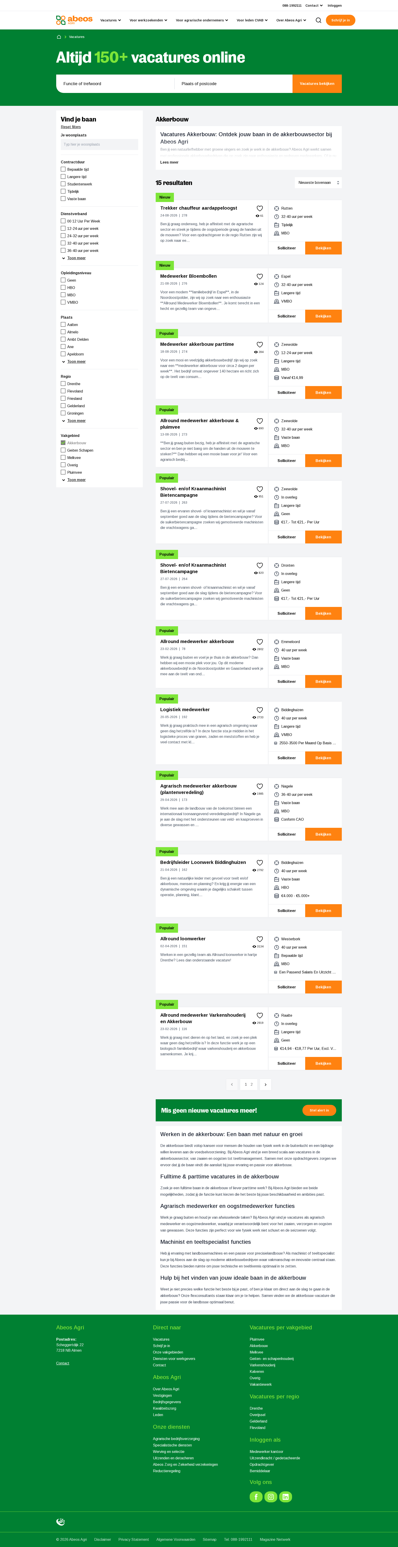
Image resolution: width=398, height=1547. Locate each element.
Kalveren (257, 1372)
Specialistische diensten (172, 1445)
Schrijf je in (161, 1346)
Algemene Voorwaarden (175, 1539)
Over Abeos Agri (166, 1389)
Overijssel (257, 1415)
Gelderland (258, 1421)
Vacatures (161, 1339)
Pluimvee (257, 1339)
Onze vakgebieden (168, 1352)
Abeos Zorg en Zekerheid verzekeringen (185, 1464)
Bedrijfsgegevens (167, 1402)
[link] (256, 1496)
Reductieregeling (166, 1471)
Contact (159, 1365)
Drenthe (256, 1408)
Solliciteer (287, 248)
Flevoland (257, 1428)
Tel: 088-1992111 (238, 1539)
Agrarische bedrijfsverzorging (176, 1439)
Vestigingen (162, 1395)
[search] (318, 20)
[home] (59, 37)
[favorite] (259, 208)
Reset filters (71, 127)
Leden (158, 1415)
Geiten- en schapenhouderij (272, 1359)
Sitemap (210, 1539)
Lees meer (169, 162)
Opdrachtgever (262, 1464)
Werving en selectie (168, 1452)
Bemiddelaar (260, 1471)
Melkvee (256, 1352)
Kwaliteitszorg (164, 1408)
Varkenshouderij (262, 1365)
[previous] (231, 1084)
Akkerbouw (259, 1346)
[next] (265, 1084)
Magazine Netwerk (275, 1539)
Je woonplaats (74, 135)
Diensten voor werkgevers (174, 1359)
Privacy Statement (133, 1539)
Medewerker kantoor (266, 1452)
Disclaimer (102, 1539)
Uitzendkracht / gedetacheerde (275, 1458)
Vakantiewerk (261, 1384)
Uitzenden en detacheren (173, 1458)
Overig (255, 1378)
